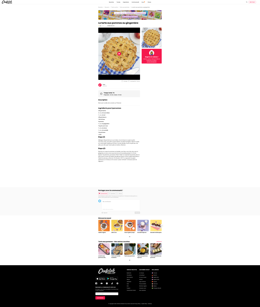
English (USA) (156, 279)
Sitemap (150, 303)
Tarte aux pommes (124, 7)
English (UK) (156, 277)
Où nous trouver (142, 277)
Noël (128, 283)
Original (128, 288)
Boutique (252, 2)
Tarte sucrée (114, 7)
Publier (137, 212)
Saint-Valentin (130, 277)
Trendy (118, 2)
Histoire (141, 279)
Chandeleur (129, 275)
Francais (155, 273)
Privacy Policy (137, 303)
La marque (141, 273)
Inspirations (126, 2)
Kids (128, 286)
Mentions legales (143, 286)
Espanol (155, 281)
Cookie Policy (144, 303)
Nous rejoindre (142, 290)
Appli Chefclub (142, 281)
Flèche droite (161, 225)
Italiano (155, 286)
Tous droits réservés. (129, 303)
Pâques (128, 279)
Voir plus (159, 241)
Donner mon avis (110, 25)
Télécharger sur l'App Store (101, 278)
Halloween (129, 281)
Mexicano (155, 283)
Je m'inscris (100, 298)
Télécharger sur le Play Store (112, 278)
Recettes (111, 2)
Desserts (107, 7)
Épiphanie (129, 273)
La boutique (141, 275)
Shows (149, 2)
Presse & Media (142, 283)
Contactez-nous (142, 288)
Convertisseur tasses (131, 290)
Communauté (135, 2)
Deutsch (155, 275)
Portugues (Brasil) (157, 288)
